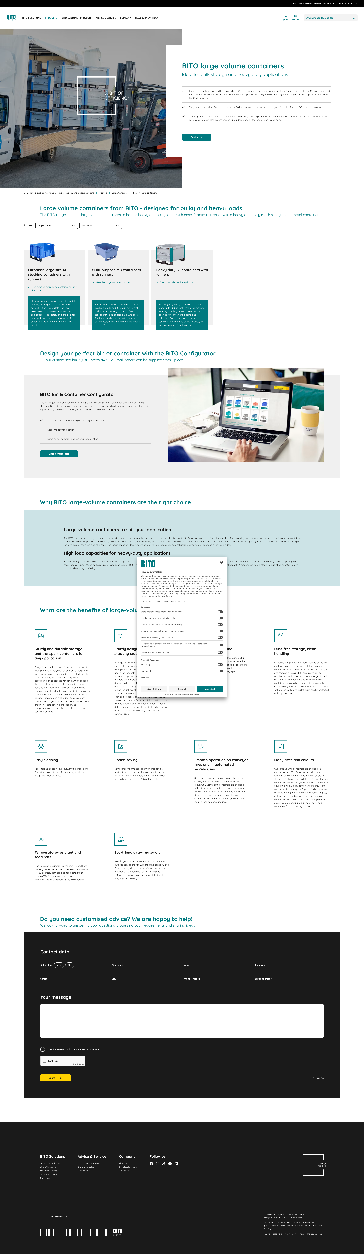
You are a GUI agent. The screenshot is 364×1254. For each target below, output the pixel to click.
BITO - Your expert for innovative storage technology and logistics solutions (59, 193)
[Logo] (14, 18)
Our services (46, 1178)
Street (43, 978)
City (114, 978)
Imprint (302, 1234)
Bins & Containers (120, 193)
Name (187, 965)
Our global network (128, 1167)
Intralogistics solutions (50, 1163)
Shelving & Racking (49, 1170)
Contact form (84, 1170)
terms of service (90, 1049)
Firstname (118, 965)
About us (123, 1163)
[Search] (354, 18)
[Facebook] (151, 1163)
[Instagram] (157, 1163)
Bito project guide (86, 1167)
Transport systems (48, 1174)
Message (45, 1006)
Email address (263, 978)
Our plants (124, 1170)
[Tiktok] (164, 1163)
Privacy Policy (290, 1234)
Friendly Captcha (78, 1064)
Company (260, 965)
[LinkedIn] (176, 1163)
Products (103, 193)
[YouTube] (170, 1163)
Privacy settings (314, 1234)
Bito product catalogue (88, 1163)
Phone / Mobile (191, 978)
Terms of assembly (273, 1234)
